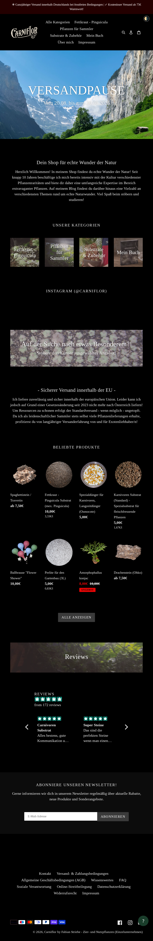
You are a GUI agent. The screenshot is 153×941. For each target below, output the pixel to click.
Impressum (90, 893)
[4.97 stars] (78, 699)
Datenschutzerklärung (114, 886)
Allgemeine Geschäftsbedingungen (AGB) (53, 880)
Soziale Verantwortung (34, 886)
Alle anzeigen (76, 617)
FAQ (122, 880)
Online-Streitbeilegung (74, 886)
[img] (54, 719)
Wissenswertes (102, 880)
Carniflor (50, 932)
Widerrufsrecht (65, 893)
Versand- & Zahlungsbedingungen (82, 873)
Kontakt (45, 873)
